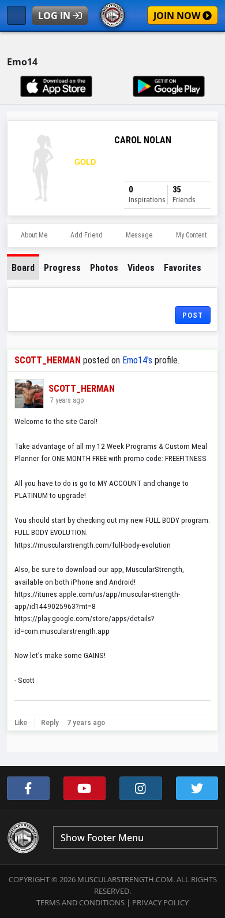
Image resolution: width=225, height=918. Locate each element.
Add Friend (86, 235)
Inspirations (147, 194)
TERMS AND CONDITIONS (80, 902)
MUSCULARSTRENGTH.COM (125, 879)
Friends (184, 194)
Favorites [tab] (182, 267)
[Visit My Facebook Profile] (28, 788)
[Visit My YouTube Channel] (84, 788)
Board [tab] (23, 267)
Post (192, 315)
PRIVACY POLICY (160, 902)
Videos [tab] (141, 267)
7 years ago (66, 400)
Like (20, 722)
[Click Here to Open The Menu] (16, 15)
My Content (191, 235)
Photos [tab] (104, 267)
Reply (49, 722)
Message (139, 235)
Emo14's (137, 360)
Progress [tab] (62, 267)
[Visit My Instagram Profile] (140, 788)
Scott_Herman (47, 360)
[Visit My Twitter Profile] (197, 788)
